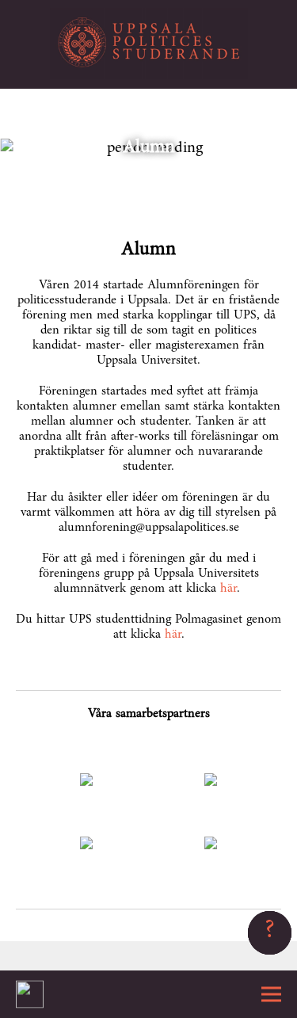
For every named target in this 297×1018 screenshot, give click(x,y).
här (228, 588)
